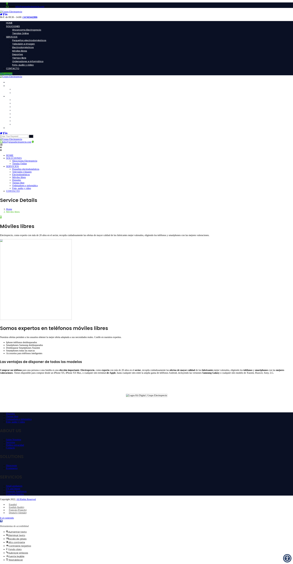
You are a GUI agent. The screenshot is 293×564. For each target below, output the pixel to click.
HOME (9, 22)
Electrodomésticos (23, 47)
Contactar (7, 74)
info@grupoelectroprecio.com (29, 6)
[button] (1, 521)
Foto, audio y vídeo (23, 64)
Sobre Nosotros (13, 439)
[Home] (11, 139)
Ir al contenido (7, 518)
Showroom (11, 465)
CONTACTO (12, 68)
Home (9, 209)
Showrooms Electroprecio (26, 29)
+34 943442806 (29, 17)
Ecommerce (12, 468)
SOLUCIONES (13, 26)
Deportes (17, 54)
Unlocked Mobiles (15, 494)
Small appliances (14, 486)
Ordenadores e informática (27, 61)
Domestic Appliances (16, 491)
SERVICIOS (11, 36)
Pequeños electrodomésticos (29, 40)
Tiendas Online (20, 33)
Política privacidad (15, 445)
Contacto (10, 448)
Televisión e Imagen (23, 43)
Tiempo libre (19, 57)
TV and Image (13, 488)
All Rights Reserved (26, 499)
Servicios (10, 442)
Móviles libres (19, 50)
